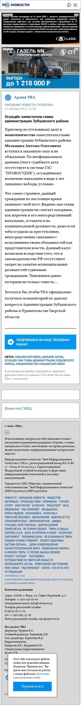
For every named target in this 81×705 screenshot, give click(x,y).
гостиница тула (15, 576)
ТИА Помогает (30, 568)
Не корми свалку (35, 529)
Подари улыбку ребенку (21, 540)
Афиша (56, 521)
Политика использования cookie (31, 676)
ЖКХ (66, 505)
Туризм (64, 501)
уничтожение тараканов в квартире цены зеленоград (39, 579)
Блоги (46, 568)
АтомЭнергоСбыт (16, 521)
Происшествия (30, 501)
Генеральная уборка (55, 548)
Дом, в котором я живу (41, 533)
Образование (40, 517)
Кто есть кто (60, 568)
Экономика (33, 513)
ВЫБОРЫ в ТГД (60, 517)
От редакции (13, 572)
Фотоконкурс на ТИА (19, 564)
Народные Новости (20, 105)
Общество (54, 498)
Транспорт (53, 505)
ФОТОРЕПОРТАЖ (39, 521)
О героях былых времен (44, 552)
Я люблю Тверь (15, 552)
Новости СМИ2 (18, 408)
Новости (11, 498)
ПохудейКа (36, 556)
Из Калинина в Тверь (58, 536)
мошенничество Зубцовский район (40, 364)
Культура (38, 505)
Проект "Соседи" (16, 556)
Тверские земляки (17, 517)
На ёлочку (65, 533)
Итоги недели (14, 513)
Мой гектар (22, 505)
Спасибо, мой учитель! (20, 525)
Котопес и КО (14, 533)
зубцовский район (28, 357)
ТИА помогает (30, 509)
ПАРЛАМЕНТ (12, 536)
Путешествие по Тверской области (29, 560)
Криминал (50, 501)
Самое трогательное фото (22, 548)
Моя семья (12, 568)
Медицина (12, 509)
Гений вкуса (13, 529)
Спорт (9, 505)
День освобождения (43, 544)
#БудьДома (49, 509)
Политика (45, 105)
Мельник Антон (52, 357)
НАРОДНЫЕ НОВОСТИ (31, 498)
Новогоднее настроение (51, 564)
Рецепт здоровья (52, 540)
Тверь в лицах (58, 529)
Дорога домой (48, 525)
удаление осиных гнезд (20, 583)
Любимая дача (32, 536)
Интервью (11, 501)
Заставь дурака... (16, 544)
